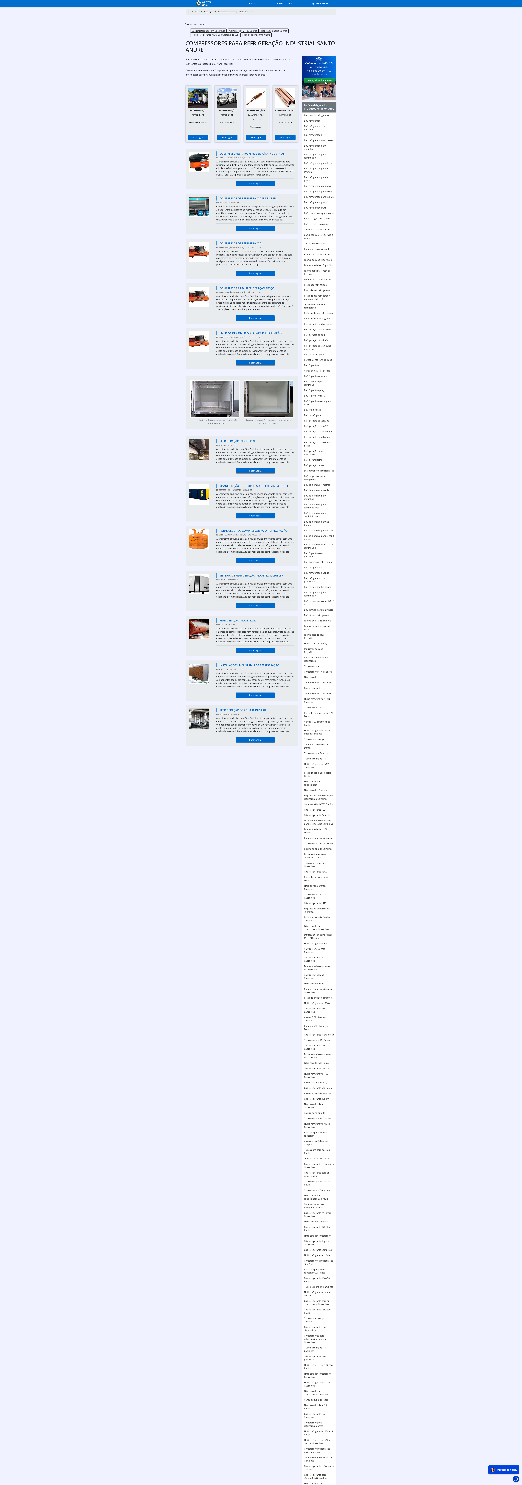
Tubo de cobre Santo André (256, 34)
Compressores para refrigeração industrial (315, 1206)
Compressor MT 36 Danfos (243, 30)
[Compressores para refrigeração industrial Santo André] (198, 98)
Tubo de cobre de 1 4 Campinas (315, 1349)
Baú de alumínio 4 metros (317, 484)
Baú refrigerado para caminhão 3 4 (315, 156)
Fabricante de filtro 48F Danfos (315, 831)
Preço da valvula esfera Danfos (316, 879)
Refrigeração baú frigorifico (318, 323)
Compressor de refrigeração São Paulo (318, 1262)
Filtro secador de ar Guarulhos (314, 1106)
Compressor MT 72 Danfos (318, 682)
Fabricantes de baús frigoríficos (314, 636)
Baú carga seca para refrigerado (314, 478)
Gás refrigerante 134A (315, 871)
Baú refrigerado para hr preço (316, 179)
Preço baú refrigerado (315, 284)
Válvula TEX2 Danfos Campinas (314, 950)
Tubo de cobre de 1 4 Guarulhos (315, 896)
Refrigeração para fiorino (317, 437)
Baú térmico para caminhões (318, 609)
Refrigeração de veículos (316, 420)
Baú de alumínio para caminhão (315, 497)
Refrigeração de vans (315, 465)
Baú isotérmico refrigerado (318, 561)
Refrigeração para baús (316, 340)
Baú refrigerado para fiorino (318, 163)
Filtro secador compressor (317, 1235)
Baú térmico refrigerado (316, 615)
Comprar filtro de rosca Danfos (316, 746)
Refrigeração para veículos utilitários (317, 347)
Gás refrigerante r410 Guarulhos (315, 1047)
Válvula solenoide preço (316, 1082)
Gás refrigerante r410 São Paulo (317, 1311)
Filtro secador (311, 677)
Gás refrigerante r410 (315, 903)
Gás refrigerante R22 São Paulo (317, 1229)
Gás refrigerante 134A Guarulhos (315, 1010)
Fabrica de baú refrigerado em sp (317, 628)
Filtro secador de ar (314, 983)
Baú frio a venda (312, 409)
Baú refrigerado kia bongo (317, 586)
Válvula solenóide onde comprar (316, 1143)
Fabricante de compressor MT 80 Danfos (317, 968)
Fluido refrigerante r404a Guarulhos (317, 1384)
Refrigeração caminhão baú (318, 329)
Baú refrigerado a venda (316, 572)
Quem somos (320, 3)
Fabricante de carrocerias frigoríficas (317, 272)
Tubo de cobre (311, 666)
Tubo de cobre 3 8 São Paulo (318, 1118)
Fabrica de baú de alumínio (317, 620)
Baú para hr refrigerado (316, 115)
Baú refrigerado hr (313, 134)
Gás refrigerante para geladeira (315, 1358)
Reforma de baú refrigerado (318, 313)
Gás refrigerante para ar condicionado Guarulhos (316, 1302)
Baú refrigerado (312, 120)
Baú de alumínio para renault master (319, 537)
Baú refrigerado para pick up (319, 196)
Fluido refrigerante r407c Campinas (317, 766)
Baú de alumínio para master (319, 530)
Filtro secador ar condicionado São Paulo (316, 1197)
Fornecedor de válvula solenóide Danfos (315, 856)
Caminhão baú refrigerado (317, 229)
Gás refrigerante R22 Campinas (314, 1415)
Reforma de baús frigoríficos (318, 318)
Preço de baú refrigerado (317, 290)
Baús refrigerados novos (317, 224)
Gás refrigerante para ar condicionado (316, 1174)
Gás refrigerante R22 (314, 809)
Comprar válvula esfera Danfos (316, 1028)
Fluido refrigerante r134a (317, 1003)
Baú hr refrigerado (313, 415)
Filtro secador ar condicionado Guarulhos (316, 928)
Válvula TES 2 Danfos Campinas (315, 1019)
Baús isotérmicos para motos (319, 213)
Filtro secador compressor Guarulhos (317, 1375)
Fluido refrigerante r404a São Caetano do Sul (215, 34)
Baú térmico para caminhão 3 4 (319, 603)
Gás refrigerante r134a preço (319, 1034)
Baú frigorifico (311, 365)
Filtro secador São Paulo (316, 1062)
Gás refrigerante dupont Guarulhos (316, 1243)
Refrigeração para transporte (313, 453)
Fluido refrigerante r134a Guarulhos (317, 1125)
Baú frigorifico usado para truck (317, 403)
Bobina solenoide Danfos (274, 30)
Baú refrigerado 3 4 (314, 567)
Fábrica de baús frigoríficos (318, 259)
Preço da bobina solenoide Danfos (317, 774)
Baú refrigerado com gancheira (314, 128)
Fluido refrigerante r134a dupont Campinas (317, 732)
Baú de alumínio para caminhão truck (315, 515)
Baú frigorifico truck (314, 395)
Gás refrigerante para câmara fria (315, 1329)
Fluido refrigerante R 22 (316, 943)
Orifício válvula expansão (317, 1158)
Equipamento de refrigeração (319, 470)
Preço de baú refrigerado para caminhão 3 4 (317, 297)
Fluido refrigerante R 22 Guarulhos (316, 1075)
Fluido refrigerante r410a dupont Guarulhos (317, 1442)
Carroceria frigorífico (314, 243)
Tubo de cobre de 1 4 (315, 758)
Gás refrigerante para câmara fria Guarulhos (315, 1476)
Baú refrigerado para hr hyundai (316, 170)
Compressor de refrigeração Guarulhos (318, 991)
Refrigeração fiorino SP (316, 426)
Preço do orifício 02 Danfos (318, 997)
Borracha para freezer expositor (315, 1134)
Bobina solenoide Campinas (318, 848)
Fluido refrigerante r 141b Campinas (317, 700)
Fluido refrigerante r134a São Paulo (319, 1433)
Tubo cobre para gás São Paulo (317, 1151)
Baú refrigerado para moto (318, 191)
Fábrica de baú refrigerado (317, 254)
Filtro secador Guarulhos (316, 790)
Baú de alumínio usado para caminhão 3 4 (318, 546)
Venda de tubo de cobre (316, 1399)
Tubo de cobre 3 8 (313, 707)
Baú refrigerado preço (315, 202)
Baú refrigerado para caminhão (315, 147)
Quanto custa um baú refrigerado (315, 306)
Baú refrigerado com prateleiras (314, 580)
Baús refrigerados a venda (317, 218)
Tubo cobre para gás (315, 739)
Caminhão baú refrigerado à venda (318, 236)
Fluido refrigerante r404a (317, 1255)
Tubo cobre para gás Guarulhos (315, 864)
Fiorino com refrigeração (316, 643)
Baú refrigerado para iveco (318, 185)
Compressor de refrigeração (318, 838)
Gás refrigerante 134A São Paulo (208, 30)
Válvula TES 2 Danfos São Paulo (317, 723)
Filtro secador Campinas (316, 1221)
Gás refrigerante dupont (316, 1098)
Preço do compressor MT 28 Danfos (318, 715)
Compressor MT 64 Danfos (318, 671)
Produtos (283, 3)
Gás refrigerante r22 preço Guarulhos (317, 1214)
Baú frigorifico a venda (315, 376)
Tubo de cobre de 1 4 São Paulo (317, 1183)
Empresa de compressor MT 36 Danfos (318, 910)
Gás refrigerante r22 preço (317, 1068)
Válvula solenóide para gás (317, 1093)
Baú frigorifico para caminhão (314, 383)
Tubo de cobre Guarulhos (317, 753)
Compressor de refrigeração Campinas (318, 1459)
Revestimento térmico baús (318, 359)
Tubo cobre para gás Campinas (315, 1320)
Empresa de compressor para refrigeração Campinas (319, 797)
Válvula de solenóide (314, 1112)
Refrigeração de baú (314, 334)
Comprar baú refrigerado (317, 249)
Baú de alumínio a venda (316, 490)
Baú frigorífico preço (314, 390)
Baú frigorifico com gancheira (314, 555)
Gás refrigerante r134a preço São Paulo (319, 1468)
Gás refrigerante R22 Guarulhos (314, 959)
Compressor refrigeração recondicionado (317, 1450)
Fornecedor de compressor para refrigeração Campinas (318, 822)
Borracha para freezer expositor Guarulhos (315, 1271)
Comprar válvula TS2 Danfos (318, 804)
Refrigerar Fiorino (313, 459)
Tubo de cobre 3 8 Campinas (318, 1286)
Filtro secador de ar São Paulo (316, 1407)
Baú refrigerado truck (315, 207)
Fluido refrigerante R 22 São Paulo (318, 1367)
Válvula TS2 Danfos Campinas (314, 976)
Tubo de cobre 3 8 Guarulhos (319, 843)
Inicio (253, 3)
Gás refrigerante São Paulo (318, 1087)
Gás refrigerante (312, 688)
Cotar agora (198, 137)
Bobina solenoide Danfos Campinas (317, 919)
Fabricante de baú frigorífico (318, 265)
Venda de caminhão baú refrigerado (316, 659)
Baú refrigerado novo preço (318, 140)
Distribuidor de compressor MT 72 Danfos (318, 936)
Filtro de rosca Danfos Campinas (315, 887)
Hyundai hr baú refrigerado (318, 279)
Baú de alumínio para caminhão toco (315, 506)
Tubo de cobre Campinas (317, 1190)
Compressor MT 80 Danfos (318, 693)
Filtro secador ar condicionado (312, 783)
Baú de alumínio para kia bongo (316, 523)
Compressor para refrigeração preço (313, 1424)
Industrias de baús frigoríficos (313, 650)
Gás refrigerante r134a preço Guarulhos (319, 1166)
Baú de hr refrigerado (315, 354)
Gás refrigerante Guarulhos (318, 815)
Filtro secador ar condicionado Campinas (316, 1393)
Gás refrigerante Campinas (318, 1249)
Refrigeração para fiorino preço (317, 444)
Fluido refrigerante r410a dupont (317, 1294)
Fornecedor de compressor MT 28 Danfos (318, 1056)
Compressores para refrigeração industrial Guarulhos (315, 1339)
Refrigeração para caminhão (318, 431)
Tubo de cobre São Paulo (317, 1040)
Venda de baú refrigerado (317, 370)
